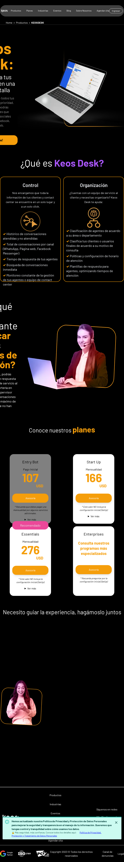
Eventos (57, 10)
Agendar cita (103, 10)
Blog (69, 10)
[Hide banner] (116, 822)
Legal (121, 853)
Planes (29, 10)
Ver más (31, 519)
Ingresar (116, 10)
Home (9, 22)
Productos (16, 10)
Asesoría (94, 498)
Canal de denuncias (108, 853)
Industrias (43, 10)
